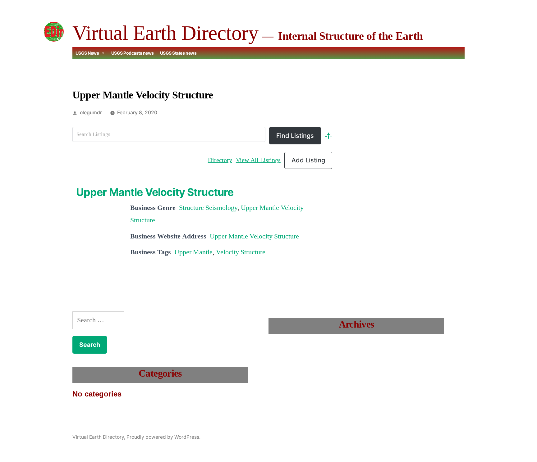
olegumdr (91, 113)
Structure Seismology (208, 207)
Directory (220, 160)
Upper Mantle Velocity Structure (155, 192)
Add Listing (308, 160)
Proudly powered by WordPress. (163, 437)
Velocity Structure (240, 252)
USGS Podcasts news (132, 53)
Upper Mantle (193, 252)
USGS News (87, 53)
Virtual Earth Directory (165, 32)
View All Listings (258, 160)
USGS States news (178, 53)
